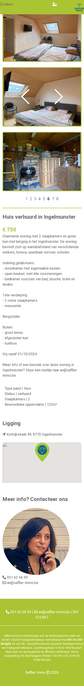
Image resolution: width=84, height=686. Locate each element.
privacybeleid (32, 651)
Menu (8, 4)
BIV (8, 639)
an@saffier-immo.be (22, 583)
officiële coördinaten (57, 651)
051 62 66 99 (17, 577)
